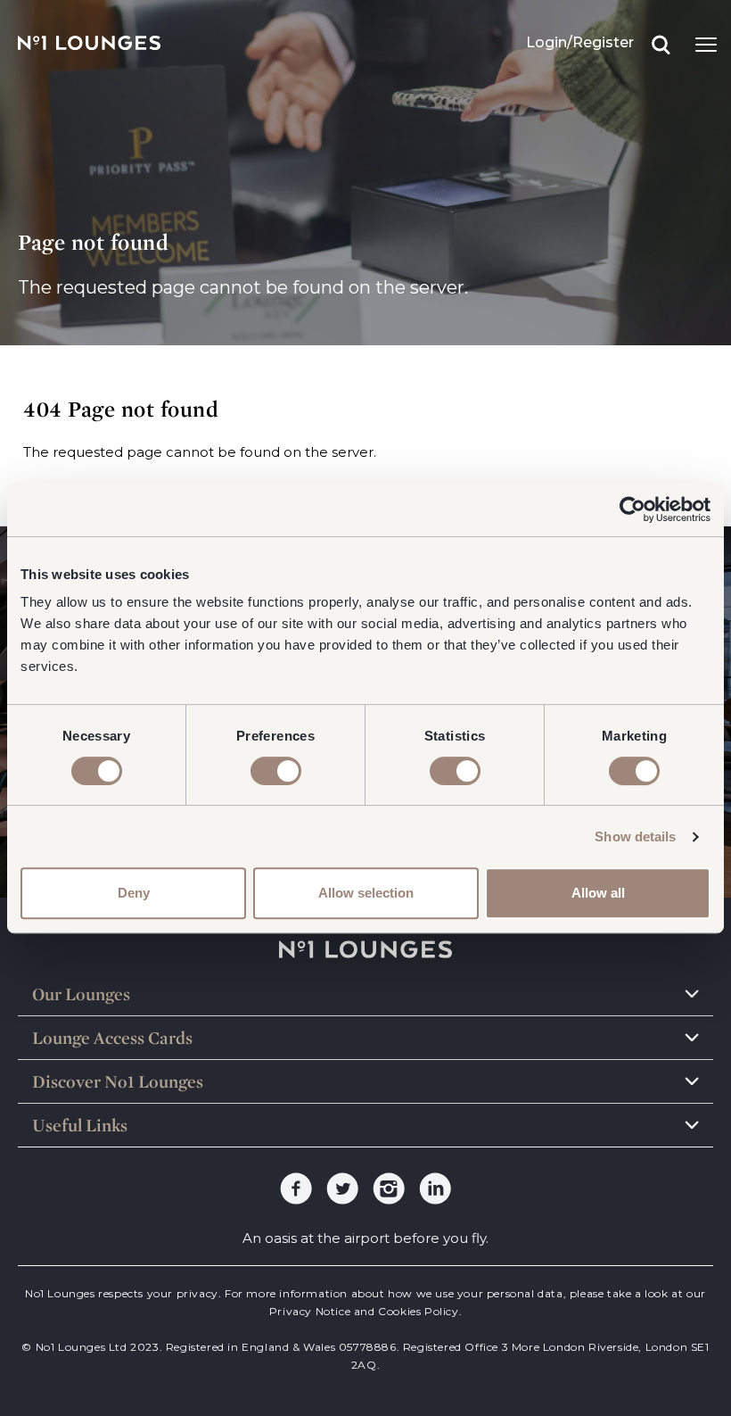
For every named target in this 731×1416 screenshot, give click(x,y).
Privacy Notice (309, 1311)
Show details (635, 836)
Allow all (598, 892)
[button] (365, 994)
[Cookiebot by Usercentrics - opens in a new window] (632, 509)
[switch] (276, 771)
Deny (134, 892)
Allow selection (366, 892)
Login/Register (580, 42)
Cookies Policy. (419, 1311)
